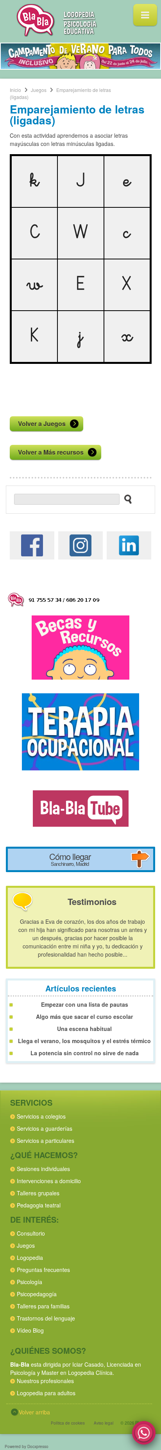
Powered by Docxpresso (26, 1446)
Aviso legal (103, 1423)
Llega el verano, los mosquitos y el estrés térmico (84, 1041)
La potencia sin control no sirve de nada (84, 1053)
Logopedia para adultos (46, 1393)
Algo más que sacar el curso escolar (84, 1016)
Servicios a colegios (41, 1116)
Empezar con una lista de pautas (84, 1004)
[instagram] (80, 544)
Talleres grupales (38, 1193)
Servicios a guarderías (44, 1128)
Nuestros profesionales (45, 1381)
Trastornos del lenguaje (46, 1318)
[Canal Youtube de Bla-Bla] (81, 807)
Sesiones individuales (43, 1169)
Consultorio (31, 1233)
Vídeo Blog (30, 1330)
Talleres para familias (43, 1306)
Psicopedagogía (37, 1294)
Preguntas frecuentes (43, 1270)
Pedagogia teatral (39, 1205)
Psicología (29, 1282)
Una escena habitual (84, 1029)
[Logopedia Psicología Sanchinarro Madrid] (57, 34)
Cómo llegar (70, 858)
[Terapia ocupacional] (80, 731)
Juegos (39, 89)
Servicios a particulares (45, 1140)
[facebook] (32, 544)
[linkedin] (129, 544)
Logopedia (30, 1257)
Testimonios (92, 901)
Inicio (15, 89)
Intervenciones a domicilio (49, 1181)
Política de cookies (68, 1423)
